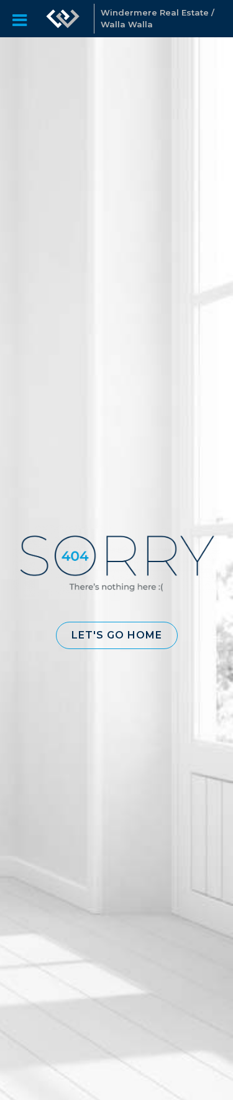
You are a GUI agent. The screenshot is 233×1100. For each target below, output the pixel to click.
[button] (117, 635)
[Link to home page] (63, 18)
